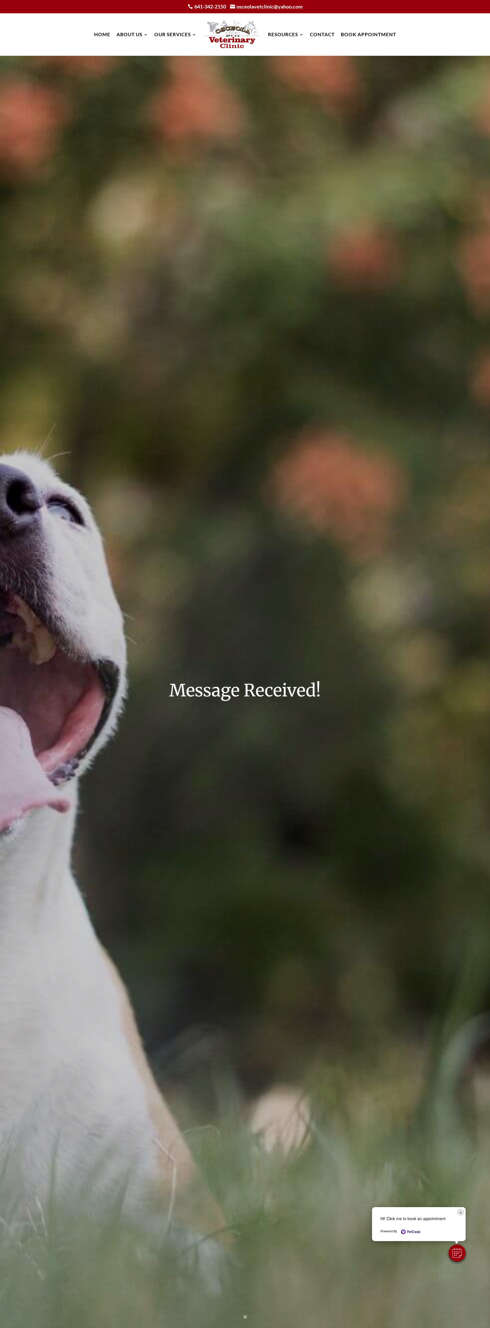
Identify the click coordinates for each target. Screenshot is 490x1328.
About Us (129, 34)
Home (102, 34)
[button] (457, 1252)
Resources (283, 34)
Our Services (172, 34)
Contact (322, 34)
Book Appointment (368, 34)
